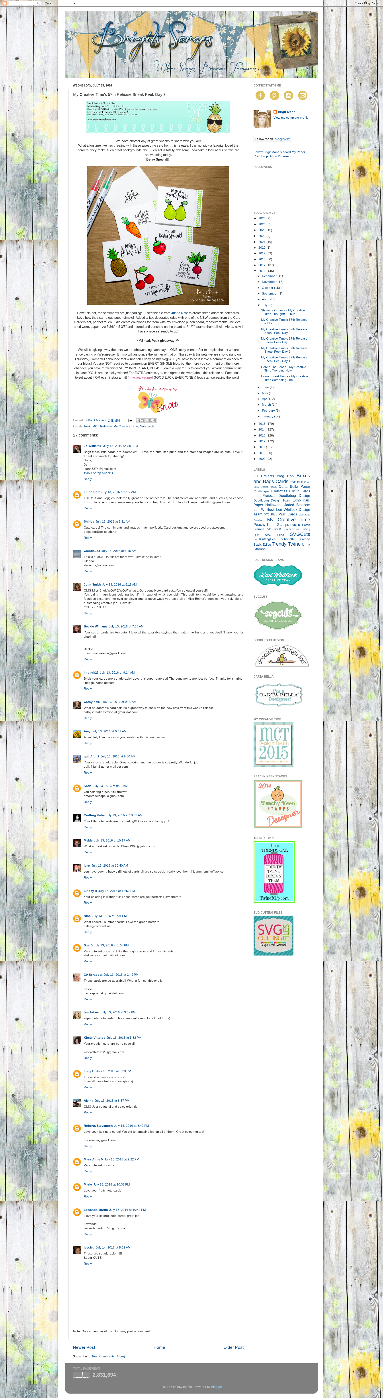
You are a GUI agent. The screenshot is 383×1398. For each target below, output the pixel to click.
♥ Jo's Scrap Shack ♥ (98, 473)
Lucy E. (89, 1071)
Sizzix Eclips (262, 544)
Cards (282, 481)
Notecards (147, 426)
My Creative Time (125, 426)
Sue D (88, 945)
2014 (262, 429)
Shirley (89, 521)
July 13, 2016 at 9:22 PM (121, 1159)
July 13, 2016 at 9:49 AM (109, 731)
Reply (88, 479)
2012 (262, 441)
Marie (88, 1184)
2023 (262, 230)
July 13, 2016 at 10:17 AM (112, 840)
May (265, 393)
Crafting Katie (94, 815)
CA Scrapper (93, 974)
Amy (87, 731)
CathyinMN (92, 702)
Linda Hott (92, 492)
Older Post (233, 1347)
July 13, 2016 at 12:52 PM (116, 891)
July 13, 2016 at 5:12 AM (118, 492)
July (265, 305)
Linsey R (90, 891)
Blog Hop (285, 476)
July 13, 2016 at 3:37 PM (118, 1012)
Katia (88, 786)
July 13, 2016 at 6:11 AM (119, 584)
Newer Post (84, 1347)
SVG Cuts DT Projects (279, 529)
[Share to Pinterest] (155, 420)
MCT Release (102, 426)
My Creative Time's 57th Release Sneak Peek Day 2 (284, 349)
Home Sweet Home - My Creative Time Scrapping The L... (284, 378)
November (269, 281)
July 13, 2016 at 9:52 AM (110, 786)
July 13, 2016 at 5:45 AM (119, 551)
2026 (262, 218)
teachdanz (92, 1012)
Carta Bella (296, 482)
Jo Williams (93, 446)
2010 (262, 453)
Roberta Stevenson (98, 1125)
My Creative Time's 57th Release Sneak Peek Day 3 (284, 340)
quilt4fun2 (91, 756)
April (265, 399)
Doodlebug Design (294, 495)
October (268, 287)
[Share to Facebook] (151, 420)
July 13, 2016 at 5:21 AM (113, 521)
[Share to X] (146, 420)
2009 (262, 458)
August (267, 299)
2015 (262, 423)
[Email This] (138, 420)
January (268, 416)
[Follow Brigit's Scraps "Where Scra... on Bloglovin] (273, 141)
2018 (262, 259)
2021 (262, 242)
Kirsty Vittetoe (94, 1037)
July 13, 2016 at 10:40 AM (110, 865)
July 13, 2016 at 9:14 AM (117, 672)
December (269, 276)
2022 (262, 236)
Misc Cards (287, 514)
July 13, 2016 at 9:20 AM (119, 702)
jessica (89, 1247)
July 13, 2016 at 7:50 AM (126, 626)
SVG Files (274, 535)
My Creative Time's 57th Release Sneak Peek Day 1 (284, 359)
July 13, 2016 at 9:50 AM (118, 756)
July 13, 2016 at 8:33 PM (113, 1071)
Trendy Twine (286, 544)
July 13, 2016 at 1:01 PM (109, 916)
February (269, 410)
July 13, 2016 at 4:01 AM (120, 446)
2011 (262, 447)
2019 (262, 253)
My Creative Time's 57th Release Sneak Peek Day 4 (284, 331)
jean (87, 865)
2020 (262, 247)
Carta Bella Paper (294, 486)
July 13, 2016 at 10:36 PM (111, 1184)
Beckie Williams (95, 626)
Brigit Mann (286, 112)
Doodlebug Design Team (272, 500)
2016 (262, 271)
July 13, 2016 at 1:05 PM (111, 945)
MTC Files (270, 514)
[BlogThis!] (142, 420)
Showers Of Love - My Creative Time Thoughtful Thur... (283, 312)
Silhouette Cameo (295, 539)
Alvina (88, 1100)
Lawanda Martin (96, 1209)
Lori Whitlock (264, 509)
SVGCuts (300, 534)
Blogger (216, 1386)
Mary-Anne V (93, 1159)
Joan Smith (92, 584)
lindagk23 (91, 672)
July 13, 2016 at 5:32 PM (124, 1037)
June (266, 387)
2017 (262, 265)
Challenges (261, 491)
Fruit (87, 426)
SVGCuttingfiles (265, 539)
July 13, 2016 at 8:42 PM (131, 1125)
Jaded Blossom (297, 505)
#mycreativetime (140, 377)
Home (159, 1347)
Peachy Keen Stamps (271, 525)
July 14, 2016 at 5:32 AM (113, 1247)
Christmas (279, 491)
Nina (87, 916)
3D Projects (264, 476)
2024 (262, 224)
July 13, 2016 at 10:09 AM (124, 815)
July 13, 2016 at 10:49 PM (127, 1209)
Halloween (273, 505)
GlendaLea (92, 551)
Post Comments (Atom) (108, 1356)
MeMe (88, 840)
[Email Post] (130, 420)
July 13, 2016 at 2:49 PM (121, 974)
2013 (262, 435)
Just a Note (179, 313)
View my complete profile (291, 117)
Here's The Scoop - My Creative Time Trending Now (283, 368)
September (270, 293)
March (267, 404)
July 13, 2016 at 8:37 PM (112, 1100)
